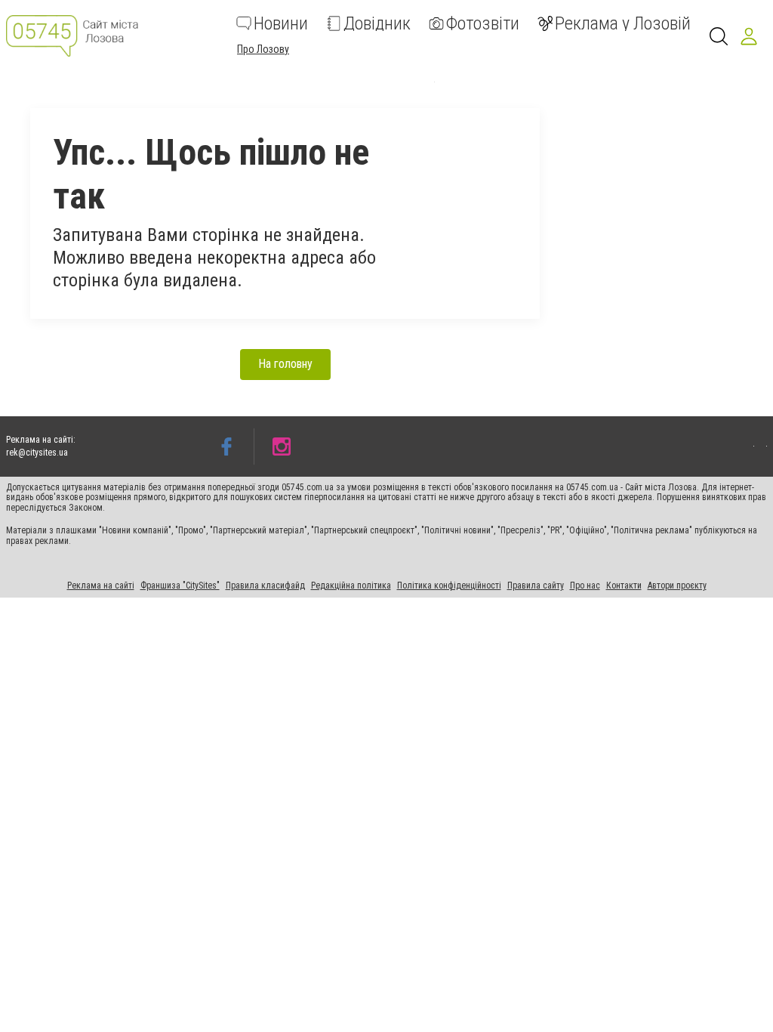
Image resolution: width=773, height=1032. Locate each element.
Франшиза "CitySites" (180, 586)
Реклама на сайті (100, 586)
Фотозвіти (482, 23)
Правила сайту (535, 586)
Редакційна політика (351, 586)
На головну (285, 364)
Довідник (377, 23)
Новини (281, 23)
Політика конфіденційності (449, 586)
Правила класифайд (265, 586)
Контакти (624, 586)
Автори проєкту (677, 586)
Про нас (585, 586)
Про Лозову (263, 49)
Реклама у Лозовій (623, 23)
